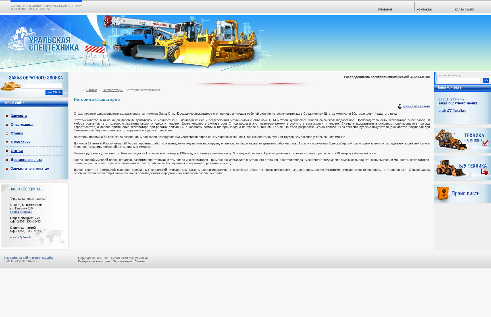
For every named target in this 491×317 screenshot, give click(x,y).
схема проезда (21, 211)
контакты (424, 9)
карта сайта (464, 9)
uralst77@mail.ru (21, 237)
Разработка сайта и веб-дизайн (28, 257)
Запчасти (19, 116)
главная (385, 9)
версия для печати (416, 106)
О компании (20, 142)
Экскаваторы (113, 90)
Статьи (17, 151)
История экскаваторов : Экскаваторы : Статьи (111, 261)
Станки (17, 133)
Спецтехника (22, 125)
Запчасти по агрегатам (30, 169)
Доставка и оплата (26, 160)
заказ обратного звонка (458, 103)
